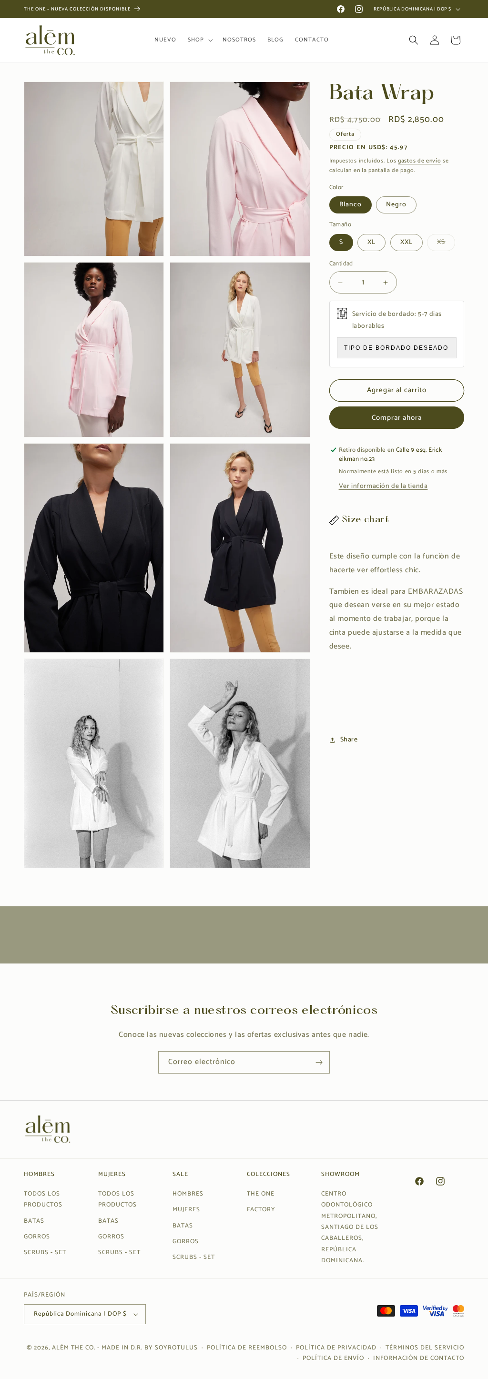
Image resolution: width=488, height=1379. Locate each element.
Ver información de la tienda (383, 486)
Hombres (188, 1194)
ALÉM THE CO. (73, 1348)
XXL (406, 242)
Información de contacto (418, 1358)
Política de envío (333, 1358)
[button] (199, 40)
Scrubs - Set (45, 1252)
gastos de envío (419, 160)
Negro (396, 204)
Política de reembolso (247, 1348)
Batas (34, 1221)
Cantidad (341, 264)
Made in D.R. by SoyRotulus (150, 1348)
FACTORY (261, 1210)
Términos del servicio (425, 1348)
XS (446, 243)
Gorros (37, 1237)
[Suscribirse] (318, 1062)
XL (371, 242)
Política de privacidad (336, 1348)
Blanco (350, 204)
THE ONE (260, 1194)
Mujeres (186, 1210)
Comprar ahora (397, 418)
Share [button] (349, 739)
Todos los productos (43, 1199)
